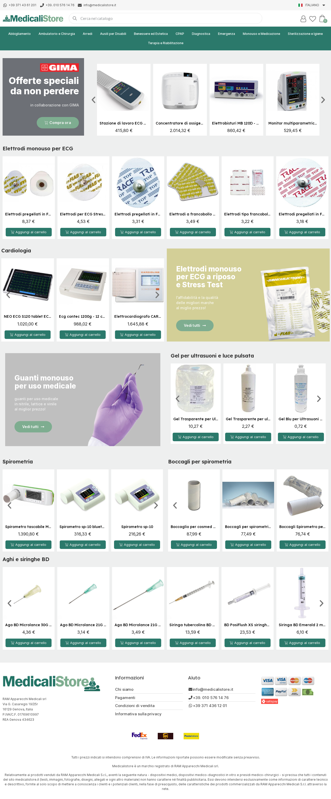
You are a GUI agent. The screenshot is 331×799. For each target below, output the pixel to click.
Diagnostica (201, 34)
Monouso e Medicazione (261, 34)
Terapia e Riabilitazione (165, 43)
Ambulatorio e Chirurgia (57, 34)
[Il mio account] (303, 18)
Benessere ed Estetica (151, 34)
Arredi (87, 34)
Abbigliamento (19, 34)
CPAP (180, 34)
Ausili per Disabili (113, 34)
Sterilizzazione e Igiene (305, 34)
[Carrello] (322, 18)
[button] (58, 122)
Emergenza (226, 34)
